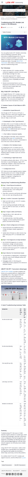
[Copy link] (26, 27)
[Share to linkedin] (21, 27)
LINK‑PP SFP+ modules (7, 271)
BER (14, 138)
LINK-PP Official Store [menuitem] (6, 470)
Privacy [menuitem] (3, 473)
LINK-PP (4, 27)
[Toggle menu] (2, 2)
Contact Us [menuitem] (23, 470)
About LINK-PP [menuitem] (16, 470)
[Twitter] (10, 474)
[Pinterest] (21, 474)
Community (19, 2)
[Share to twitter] (24, 27)
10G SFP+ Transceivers (19, 465)
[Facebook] (7, 474)
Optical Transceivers (7, 465)
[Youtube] (15, 474)
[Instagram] (18, 474)
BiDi (9, 129)
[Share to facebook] (19, 27)
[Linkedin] (13, 474)
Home (2, 17)
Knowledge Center (10, 17)
